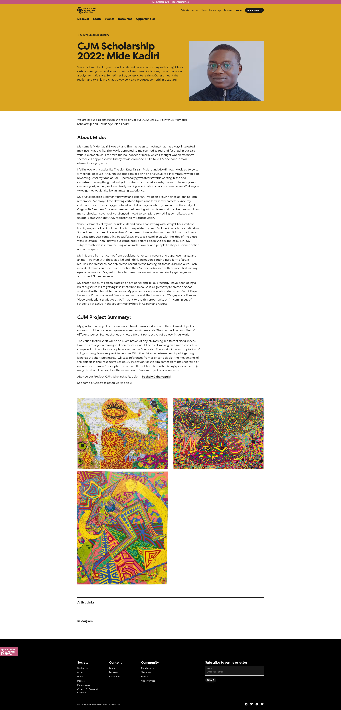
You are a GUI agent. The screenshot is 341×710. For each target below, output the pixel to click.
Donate (81, 680)
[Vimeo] (262, 704)
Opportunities (148, 680)
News (80, 676)
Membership (147, 668)
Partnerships (83, 685)
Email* (209, 668)
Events (144, 676)
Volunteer (146, 672)
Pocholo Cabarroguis (156, 376)
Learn (112, 668)
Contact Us (82, 668)
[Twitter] (251, 704)
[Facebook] (256, 704)
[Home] (170, 651)
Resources (114, 676)
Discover (113, 672)
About (80, 672)
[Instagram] (246, 704)
